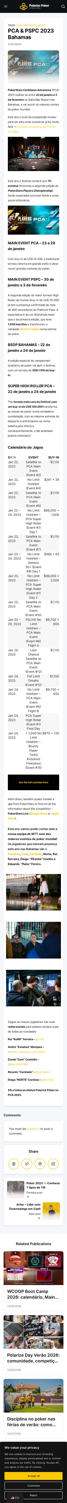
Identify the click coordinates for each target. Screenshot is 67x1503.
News (41, 25)
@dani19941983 (18, 1064)
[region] (33, 1472)
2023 (19, 25)
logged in (33, 1128)
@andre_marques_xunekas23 (26, 1051)
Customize (33, 1485)
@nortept (48, 1079)
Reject (33, 1495)
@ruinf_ (40, 1039)
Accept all (33, 1475)
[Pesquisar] (63, 6)
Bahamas (30, 25)
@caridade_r (43, 1072)
